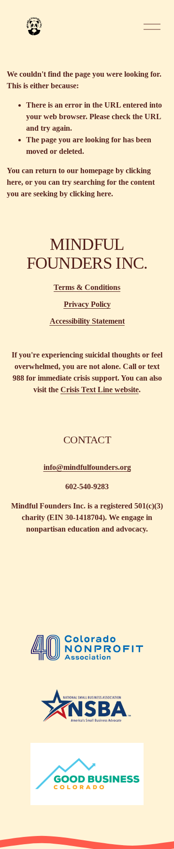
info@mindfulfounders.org (87, 467)
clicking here (90, 194)
